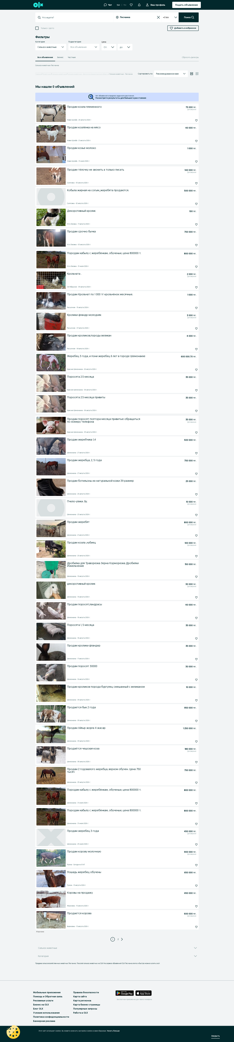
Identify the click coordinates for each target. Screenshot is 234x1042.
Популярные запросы (85, 1008)
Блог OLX (38, 1008)
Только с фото (47, 28)
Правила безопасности (86, 992)
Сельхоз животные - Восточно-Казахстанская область (88, 74)
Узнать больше (113, 1031)
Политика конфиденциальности (51, 1016)
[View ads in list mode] (191, 73)
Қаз (118, 5)
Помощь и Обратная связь (47, 996)
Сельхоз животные (59, 74)
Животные (47, 74)
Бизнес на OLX (41, 1004)
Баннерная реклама (44, 1021)
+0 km (166, 17)
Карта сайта (80, 996)
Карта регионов (82, 1000)
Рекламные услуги (43, 1000)
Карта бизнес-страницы (86, 1004)
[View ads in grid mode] (197, 73)
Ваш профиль (158, 5)
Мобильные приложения (47, 992)
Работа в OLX (80, 1012)
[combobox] (76, 17)
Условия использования (46, 1012)
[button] (139, 4)
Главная (38, 74)
